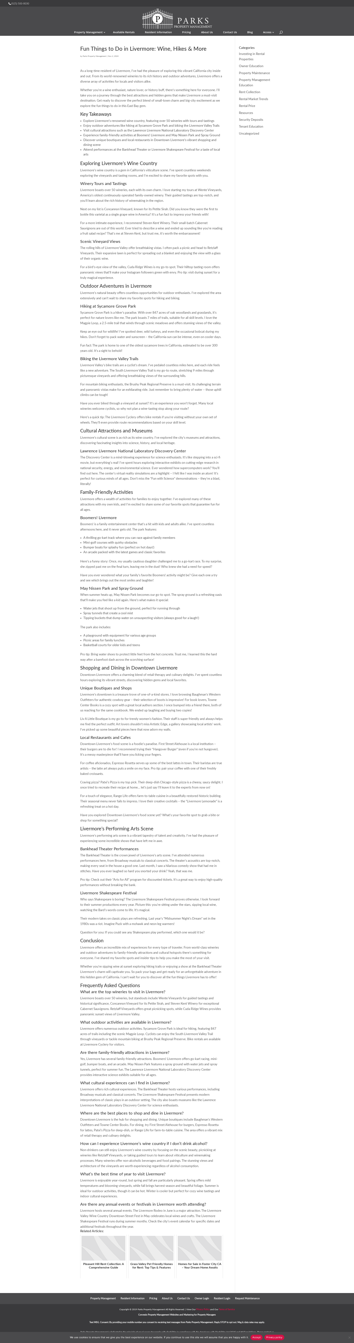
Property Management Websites (163, 1315)
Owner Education (251, 66)
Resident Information (158, 32)
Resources (246, 113)
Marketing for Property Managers (200, 1315)
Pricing (186, 32)
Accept (256, 1337)
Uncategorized (249, 133)
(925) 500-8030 (20, 3)
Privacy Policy (203, 1309)
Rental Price (247, 106)
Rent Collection (249, 92)
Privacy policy (274, 1337)
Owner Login (202, 1298)
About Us (207, 32)
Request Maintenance (247, 1298)
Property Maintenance (254, 73)
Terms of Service (227, 1309)
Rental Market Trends (253, 99)
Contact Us (230, 32)
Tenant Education (251, 126)
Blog (250, 32)
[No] (349, 1337)
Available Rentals (124, 32)
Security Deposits (251, 119)
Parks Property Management (94, 56)
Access (267, 32)
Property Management (88, 32)
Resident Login (222, 1298)
